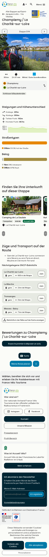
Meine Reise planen (20, 364)
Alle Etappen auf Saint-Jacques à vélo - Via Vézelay (16, 14)
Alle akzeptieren (36, 545)
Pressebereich (11, 433)
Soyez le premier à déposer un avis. (24, 343)
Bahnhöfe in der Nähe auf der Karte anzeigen (25, 320)
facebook (36, 411)
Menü (39, 4)
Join (41, 273)
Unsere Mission (24, 425)
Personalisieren (24, 553)
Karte (26, 356)
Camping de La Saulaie (14, 217)
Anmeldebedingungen (14, 502)
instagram (15, 411)
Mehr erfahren (24, 465)
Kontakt (24, 419)
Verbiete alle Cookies (13, 545)
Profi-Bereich (10, 438)
